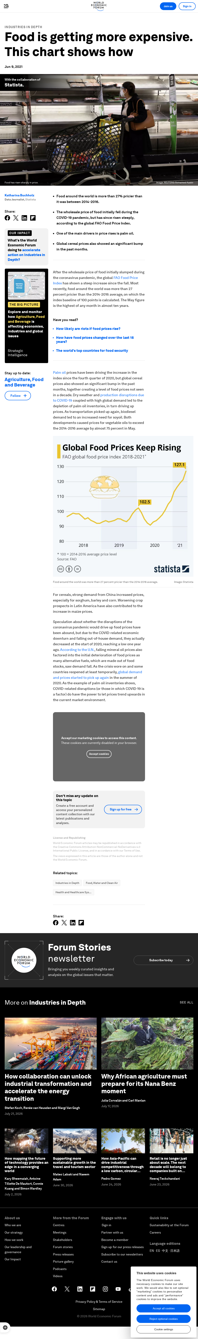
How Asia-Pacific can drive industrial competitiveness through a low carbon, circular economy (122, 1166)
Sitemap (99, 1309)
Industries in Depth (23, 27)
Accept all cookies (164, 1308)
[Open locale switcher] (5, 1328)
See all (186, 1002)
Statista (14, 85)
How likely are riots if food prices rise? (88, 329)
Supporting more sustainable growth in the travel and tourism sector (74, 1162)
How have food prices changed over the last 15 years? (95, 340)
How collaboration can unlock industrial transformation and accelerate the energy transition (48, 1087)
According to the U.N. (77, 650)
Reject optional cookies (163, 1318)
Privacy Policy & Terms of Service (99, 1302)
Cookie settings (163, 1329)
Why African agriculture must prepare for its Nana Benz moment (144, 1083)
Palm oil (59, 372)
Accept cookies (99, 753)
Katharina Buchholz (19, 195)
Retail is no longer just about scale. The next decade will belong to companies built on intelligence (168, 1166)
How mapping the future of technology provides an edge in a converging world (26, 1164)
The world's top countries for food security (92, 351)
